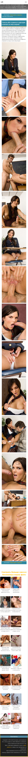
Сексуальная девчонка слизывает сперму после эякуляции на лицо (16, 630)
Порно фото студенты (16, 562)
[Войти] (6, 2)
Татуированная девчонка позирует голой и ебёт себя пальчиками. (16, 650)
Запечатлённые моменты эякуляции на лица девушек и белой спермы (5, 611)
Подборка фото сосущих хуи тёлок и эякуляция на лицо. (16, 611)
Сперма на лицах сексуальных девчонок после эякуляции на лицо (5, 591)
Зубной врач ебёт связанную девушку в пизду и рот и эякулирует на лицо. (5, 630)
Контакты (14, 736)
